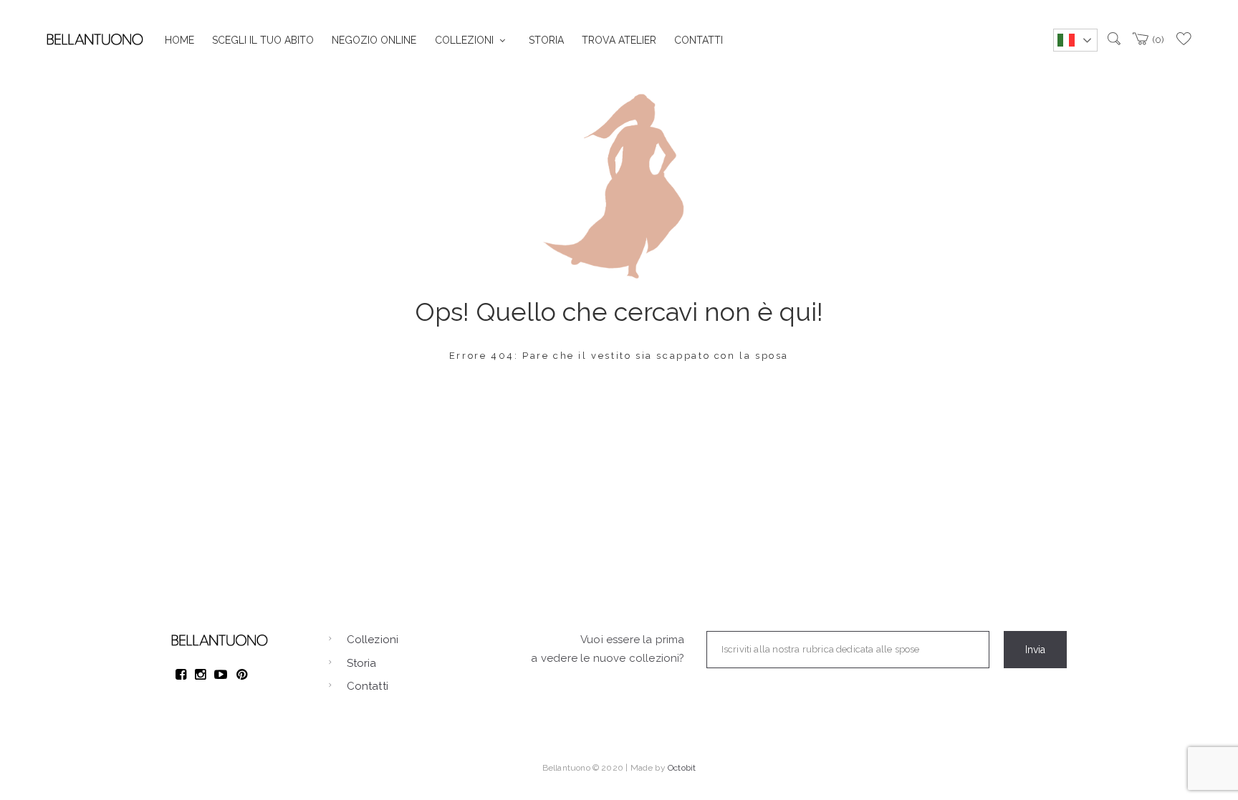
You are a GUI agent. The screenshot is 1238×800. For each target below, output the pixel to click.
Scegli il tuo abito (263, 40)
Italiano (1075, 40)
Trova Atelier (619, 40)
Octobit (682, 768)
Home (179, 40)
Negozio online (374, 40)
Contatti (698, 40)
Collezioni (464, 40)
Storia (546, 40)
